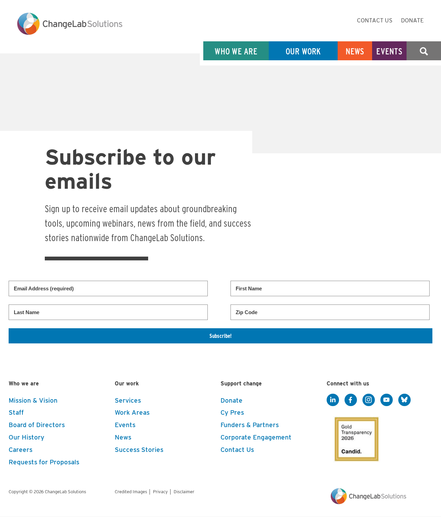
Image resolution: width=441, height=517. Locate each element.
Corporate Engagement (255, 437)
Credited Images (131, 491)
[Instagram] (368, 400)
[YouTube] (386, 400)
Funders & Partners (249, 425)
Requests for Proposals (44, 462)
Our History (26, 437)
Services (128, 400)
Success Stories (139, 450)
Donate (412, 20)
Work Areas (132, 412)
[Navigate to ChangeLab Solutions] (368, 502)
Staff (16, 412)
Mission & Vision (33, 400)
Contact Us (374, 20)
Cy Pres (232, 412)
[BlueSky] (404, 400)
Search (423, 51)
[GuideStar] (355, 437)
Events (389, 51)
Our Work (303, 51)
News (355, 51)
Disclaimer (184, 491)
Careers (20, 450)
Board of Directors (37, 425)
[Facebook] (351, 400)
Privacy (160, 491)
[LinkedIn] (333, 400)
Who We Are (236, 51)
